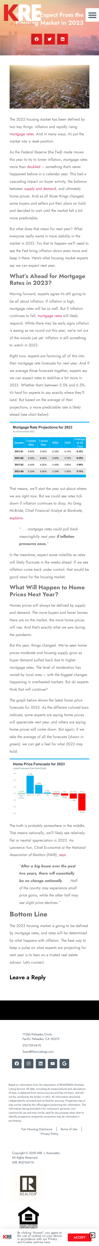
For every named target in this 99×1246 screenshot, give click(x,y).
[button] (92, 1235)
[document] (49, 623)
